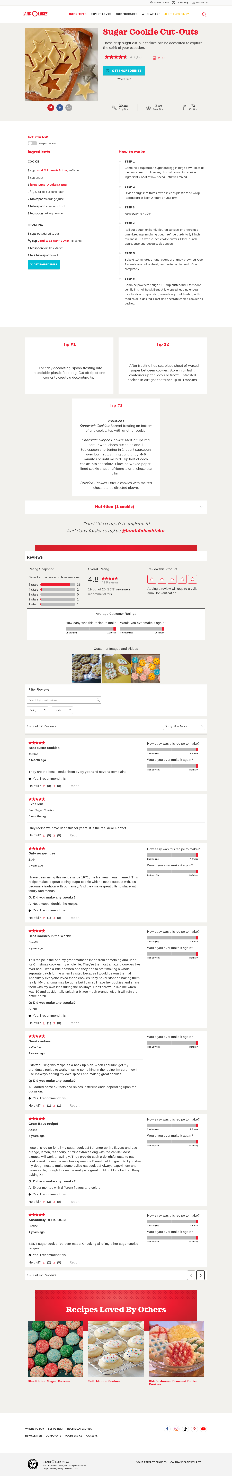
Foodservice (73, 1436)
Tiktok (185, 1429)
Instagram (176, 1429)
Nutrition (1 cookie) (114, 507)
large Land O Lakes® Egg (48, 184)
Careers (92, 1436)
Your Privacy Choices (151, 1462)
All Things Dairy (176, 14)
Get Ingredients (126, 70)
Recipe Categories (79, 1429)
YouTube (203, 1429)
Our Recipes (77, 14)
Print (161, 58)
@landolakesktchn (143, 531)
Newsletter (33, 1436)
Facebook (59, 107)
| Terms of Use (71, 1469)
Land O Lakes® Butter (51, 170)
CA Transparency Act (185, 1462)
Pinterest (50, 107)
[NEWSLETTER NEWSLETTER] (210, 7)
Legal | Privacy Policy (53, 1469)
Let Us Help (55, 1429)
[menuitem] (78, 14)
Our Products (126, 14)
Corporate (53, 1436)
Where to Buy (34, 1429)
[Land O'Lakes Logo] (35, 13)
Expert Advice (101, 14)
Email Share (68, 107)
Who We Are (151, 14)
